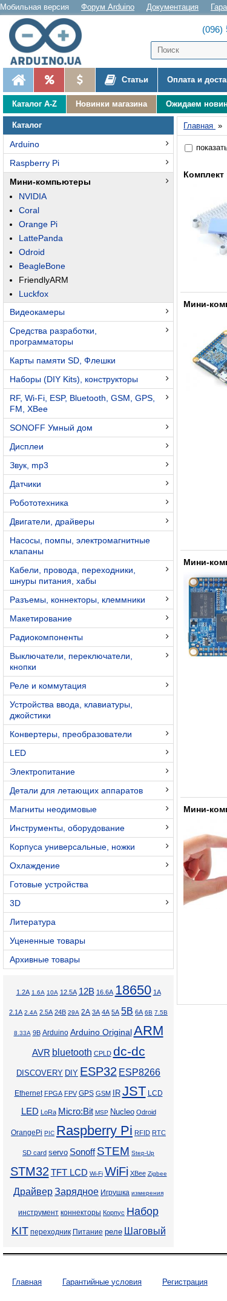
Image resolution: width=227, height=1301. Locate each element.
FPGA (53, 1093)
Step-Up (142, 1153)
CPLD (102, 1053)
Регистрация (185, 1281)
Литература (33, 922)
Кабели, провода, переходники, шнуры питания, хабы (73, 575)
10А (52, 992)
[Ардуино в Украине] (18, 80)
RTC (159, 1132)
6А (139, 1012)
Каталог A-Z (34, 103)
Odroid (32, 252)
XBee (138, 1173)
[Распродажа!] (48, 80)
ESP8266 (139, 1072)
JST (134, 1091)
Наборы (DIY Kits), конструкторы (74, 379)
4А (106, 1012)
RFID (142, 1132)
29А (73, 1012)
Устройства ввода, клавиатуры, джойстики (71, 710)
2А (85, 1012)
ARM (148, 1030)
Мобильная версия (34, 7)
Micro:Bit (75, 1111)
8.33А (22, 1033)
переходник (50, 1232)
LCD (155, 1093)
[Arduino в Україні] (51, 41)
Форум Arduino (107, 7)
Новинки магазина (111, 103)
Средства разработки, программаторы (53, 336)
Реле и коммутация (48, 685)
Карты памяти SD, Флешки (63, 360)
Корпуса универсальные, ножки (72, 847)
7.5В (161, 1012)
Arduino (24, 144)
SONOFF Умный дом (51, 427)
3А (96, 1012)
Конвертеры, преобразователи (71, 734)
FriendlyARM (43, 280)
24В (60, 1012)
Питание (88, 1232)
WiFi (116, 1171)
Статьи (133, 79)
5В (127, 1010)
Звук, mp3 (29, 465)
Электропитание (42, 771)
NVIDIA (33, 196)
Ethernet (28, 1093)
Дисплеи (27, 446)
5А (115, 1012)
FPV (70, 1093)
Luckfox (33, 294)
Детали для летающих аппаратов (76, 790)
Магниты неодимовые (53, 809)
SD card (34, 1152)
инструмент (38, 1212)
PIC (49, 1133)
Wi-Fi (96, 1173)
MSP (101, 1112)
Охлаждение (35, 865)
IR (116, 1093)
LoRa (48, 1112)
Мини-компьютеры (50, 182)
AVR (41, 1053)
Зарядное (76, 1192)
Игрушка (115, 1192)
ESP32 (98, 1071)
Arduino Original (101, 1032)
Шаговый (145, 1231)
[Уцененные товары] (79, 80)
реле (113, 1231)
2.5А (46, 1012)
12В (86, 991)
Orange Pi (38, 224)
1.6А (38, 992)
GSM (103, 1093)
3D (15, 903)
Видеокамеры (37, 312)
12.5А (68, 992)
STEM (113, 1151)
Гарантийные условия (102, 1281)
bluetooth (72, 1052)
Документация (172, 7)
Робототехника (39, 503)
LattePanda (41, 238)
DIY (71, 1073)
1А (157, 992)
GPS (86, 1093)
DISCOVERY (39, 1073)
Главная (27, 1281)
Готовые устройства (49, 884)
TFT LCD (69, 1172)
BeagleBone (42, 266)
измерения (147, 1193)
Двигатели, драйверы (52, 521)
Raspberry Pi (34, 163)
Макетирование (41, 618)
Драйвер (33, 1192)
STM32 (29, 1171)
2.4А (31, 1012)
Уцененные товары (47, 940)
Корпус (114, 1212)
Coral (29, 210)
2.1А (15, 1012)
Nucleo (122, 1111)
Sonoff (82, 1152)
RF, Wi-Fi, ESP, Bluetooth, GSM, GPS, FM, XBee (82, 403)
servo (58, 1152)
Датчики (25, 484)
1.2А (23, 992)
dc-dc (129, 1051)
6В (149, 1012)
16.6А (104, 992)
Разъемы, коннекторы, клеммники (77, 599)
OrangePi (26, 1132)
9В (37, 1032)
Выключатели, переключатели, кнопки (71, 661)
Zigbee (157, 1173)
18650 (133, 990)
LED (18, 753)
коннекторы (81, 1212)
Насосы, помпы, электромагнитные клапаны (80, 545)
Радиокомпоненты (46, 637)
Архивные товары (45, 959)
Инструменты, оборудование (67, 828)
